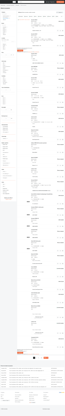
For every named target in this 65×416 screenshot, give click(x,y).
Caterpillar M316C (34, 105)
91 (41, 357)
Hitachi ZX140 (3, 386)
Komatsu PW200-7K (35, 218)
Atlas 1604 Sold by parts (35, 241)
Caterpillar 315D (4, 368)
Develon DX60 (34, 77)
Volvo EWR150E (34, 66)
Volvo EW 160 (3, 382)
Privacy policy (17, 396)
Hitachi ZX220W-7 (34, 157)
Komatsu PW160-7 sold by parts (37, 207)
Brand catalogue (17, 401)
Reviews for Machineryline (19, 400)
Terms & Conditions (18, 394)
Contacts (2, 398)
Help (1, 396)
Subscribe (20, 50)
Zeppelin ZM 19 (34, 53)
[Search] (18, 2)
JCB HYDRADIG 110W (35, 292)
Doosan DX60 (3, 375)
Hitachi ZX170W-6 (34, 254)
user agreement (36, 51)
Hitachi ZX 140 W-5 (34, 130)
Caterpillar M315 (4, 379)
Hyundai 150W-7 (34, 19)
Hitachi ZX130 (3, 384)
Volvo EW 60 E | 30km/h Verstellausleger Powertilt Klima (41, 194)
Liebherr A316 (34, 168)
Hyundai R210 (3, 370)
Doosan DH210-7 (34, 180)
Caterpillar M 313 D (34, 337)
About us (2, 394)
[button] (60, 31)
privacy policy (30, 51)
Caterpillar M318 (34, 229)
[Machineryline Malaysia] (6, 2)
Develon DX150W (34, 92)
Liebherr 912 (33, 321)
